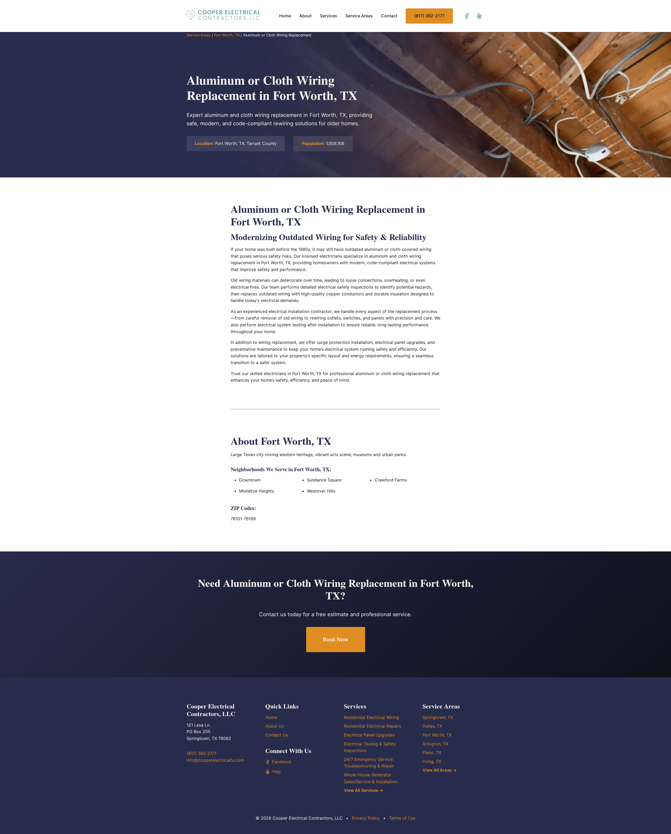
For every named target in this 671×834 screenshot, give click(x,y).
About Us (274, 726)
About (305, 15)
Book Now (335, 639)
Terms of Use (402, 818)
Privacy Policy (366, 818)
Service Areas (359, 15)
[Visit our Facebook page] (466, 16)
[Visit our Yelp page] (479, 16)
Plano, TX (432, 752)
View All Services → (363, 790)
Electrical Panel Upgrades (369, 735)
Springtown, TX (438, 717)
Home (285, 15)
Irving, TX (432, 761)
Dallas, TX (432, 726)
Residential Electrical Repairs (372, 726)
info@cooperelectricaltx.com (215, 760)
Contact (389, 15)
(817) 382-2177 (429, 15)
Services (328, 15)
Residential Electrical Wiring (371, 717)
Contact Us (276, 735)
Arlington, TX (435, 743)
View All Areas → (440, 770)
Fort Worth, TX (227, 35)
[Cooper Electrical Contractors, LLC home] (223, 15)
